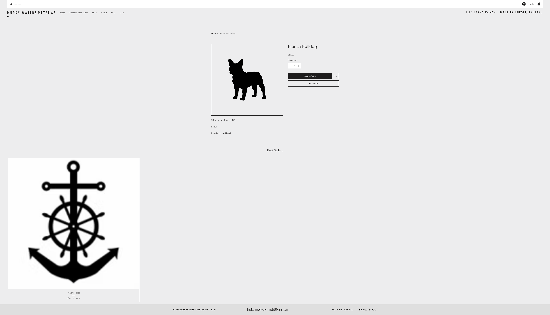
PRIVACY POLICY (368, 309)
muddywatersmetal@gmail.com (271, 309)
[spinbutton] (294, 65)
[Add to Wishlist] (336, 76)
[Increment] (299, 65)
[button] (538, 3)
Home (214, 33)
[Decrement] (290, 65)
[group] (275, 229)
